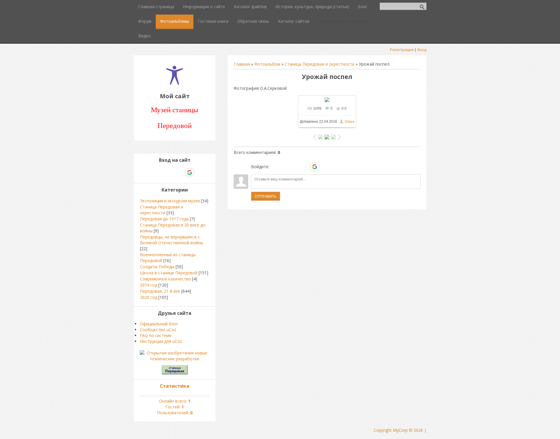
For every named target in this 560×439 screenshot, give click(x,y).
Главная (242, 64)
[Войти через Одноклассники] (325, 166)
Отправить (265, 196)
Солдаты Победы (157, 266)
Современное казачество (165, 279)
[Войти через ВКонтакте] (284, 166)
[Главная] (174, 83)
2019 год (148, 285)
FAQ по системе (156, 335)
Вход (421, 49)
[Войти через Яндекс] (304, 166)
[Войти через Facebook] (294, 166)
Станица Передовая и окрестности (319, 64)
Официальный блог (159, 323)
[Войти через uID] (274, 166)
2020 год (148, 297)
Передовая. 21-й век (160, 291)
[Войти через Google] (314, 166)
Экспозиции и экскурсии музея (170, 200)
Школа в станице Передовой (168, 272)
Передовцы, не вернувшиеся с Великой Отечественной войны (171, 239)
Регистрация (402, 49)
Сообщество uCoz (158, 329)
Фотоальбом (267, 64)
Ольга (349, 122)
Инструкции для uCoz (161, 341)
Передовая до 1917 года (164, 219)
